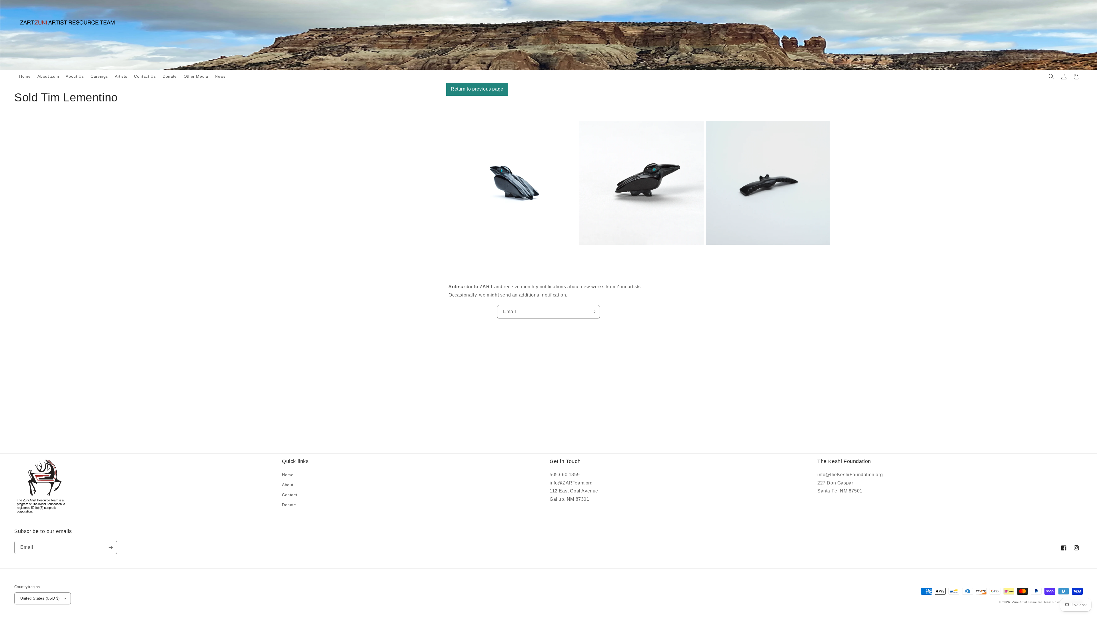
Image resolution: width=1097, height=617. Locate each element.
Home (287, 474)
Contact (289, 494)
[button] (1051, 76)
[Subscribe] (593, 311)
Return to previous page (477, 89)
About (287, 484)
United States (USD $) (39, 598)
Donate (289, 504)
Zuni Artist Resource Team (1032, 602)
